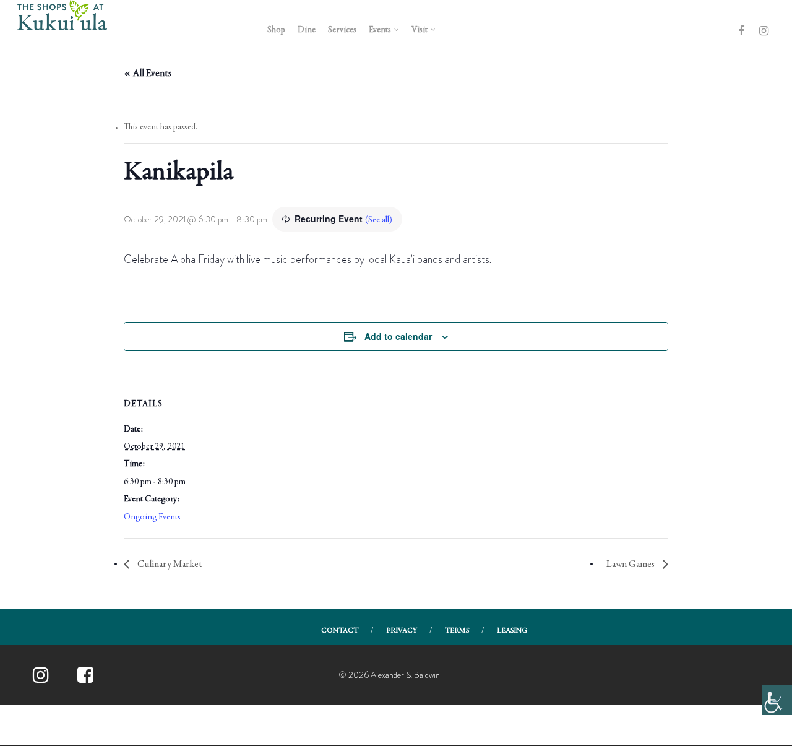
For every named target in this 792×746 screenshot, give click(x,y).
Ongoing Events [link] (152, 517)
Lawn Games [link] (631, 565)
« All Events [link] (147, 74)
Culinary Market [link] (169, 565)
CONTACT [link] (339, 631)
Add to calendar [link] (398, 336)
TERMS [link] (457, 631)
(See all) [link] (378, 220)
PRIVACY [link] (401, 631)
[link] (777, 700)
